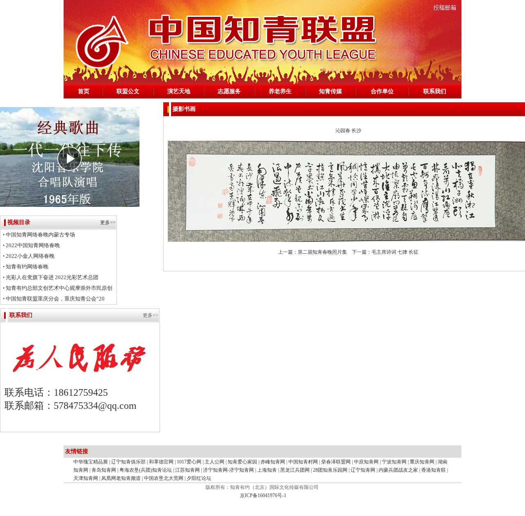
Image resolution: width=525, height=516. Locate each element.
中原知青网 (366, 462)
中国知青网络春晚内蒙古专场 (40, 235)
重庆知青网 (422, 462)
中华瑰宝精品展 (90, 462)
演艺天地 (178, 91)
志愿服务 (229, 91)
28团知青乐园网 (330, 470)
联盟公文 (127, 91)
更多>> (108, 222)
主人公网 (214, 462)
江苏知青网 (187, 470)
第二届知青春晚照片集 (322, 252)
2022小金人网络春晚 (30, 256)
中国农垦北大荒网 (164, 478)
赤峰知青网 (272, 462)
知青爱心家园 (242, 462)
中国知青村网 (303, 462)
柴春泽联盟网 (336, 462)
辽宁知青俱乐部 (128, 462)
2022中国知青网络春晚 (33, 245)
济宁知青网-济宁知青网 (229, 470)
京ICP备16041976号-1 (262, 495)
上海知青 (267, 470)
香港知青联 (433, 470)
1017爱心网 (189, 462)
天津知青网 (85, 478)
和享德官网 (161, 462)
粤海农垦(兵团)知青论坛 (146, 470)
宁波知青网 (394, 462)
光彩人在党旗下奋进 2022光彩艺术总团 (52, 277)
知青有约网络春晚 (27, 267)
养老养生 (280, 91)
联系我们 (434, 91)
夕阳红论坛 (199, 478)
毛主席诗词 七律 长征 (395, 252)
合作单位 (382, 91)
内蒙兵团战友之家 (398, 470)
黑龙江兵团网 (295, 470)
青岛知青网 (103, 470)
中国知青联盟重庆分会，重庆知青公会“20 (55, 299)
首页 (83, 91)
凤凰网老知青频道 (121, 478)
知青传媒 (330, 91)
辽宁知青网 (363, 470)
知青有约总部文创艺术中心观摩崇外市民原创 (59, 288)
